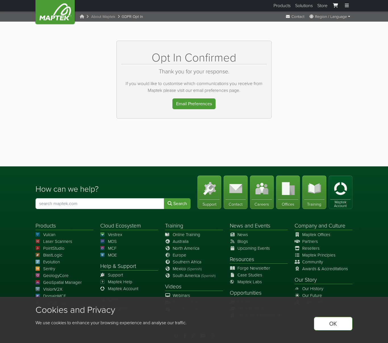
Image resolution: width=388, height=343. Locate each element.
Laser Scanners (57, 241)
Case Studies (249, 275)
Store (322, 5)
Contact (297, 16)
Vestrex (115, 235)
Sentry (49, 269)
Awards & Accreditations (325, 269)
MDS (112, 241)
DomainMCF (54, 296)
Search (179, 203)
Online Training (186, 235)
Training (174, 226)
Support (115, 275)
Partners (310, 241)
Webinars (181, 295)
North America (186, 248)
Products (282, 5)
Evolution (51, 262)
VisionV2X (52, 289)
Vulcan (49, 235)
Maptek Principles (318, 255)
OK (333, 323)
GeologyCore (56, 275)
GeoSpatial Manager (62, 282)
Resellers (311, 248)
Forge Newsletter (253, 268)
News (236, 226)
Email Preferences (194, 103)
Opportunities (246, 293)
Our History (312, 289)
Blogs (242, 241)
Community (312, 262)
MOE (112, 255)
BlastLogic (52, 255)
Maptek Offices (316, 235)
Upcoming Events (253, 248)
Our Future (312, 295)
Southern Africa (187, 262)
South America (194, 275)
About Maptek (103, 16)
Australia (181, 241)
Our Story (306, 280)
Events (262, 226)
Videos (173, 286)
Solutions (304, 5)
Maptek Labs (249, 282)
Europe (179, 255)
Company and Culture (320, 226)
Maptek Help (120, 282)
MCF (112, 248)
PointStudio (53, 248)
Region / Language (330, 16)
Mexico (187, 269)
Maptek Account (123, 289)
